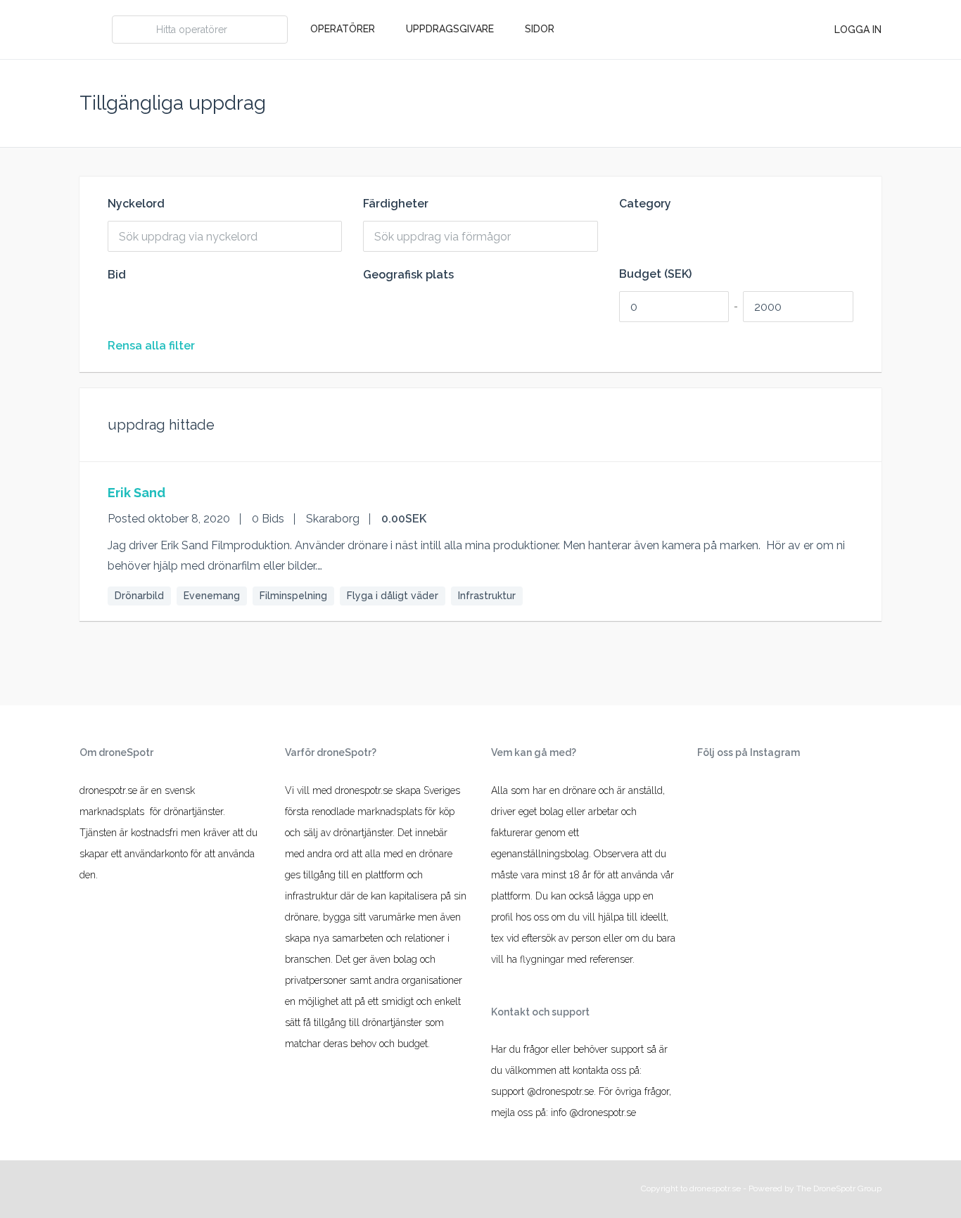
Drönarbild (139, 595)
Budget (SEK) (655, 274)
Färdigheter (395, 204)
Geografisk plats (408, 275)
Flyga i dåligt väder (392, 595)
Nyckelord (136, 204)
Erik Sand (136, 492)
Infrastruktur (487, 595)
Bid (117, 275)
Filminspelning (293, 595)
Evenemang (212, 595)
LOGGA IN (858, 29)
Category (645, 204)
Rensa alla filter (151, 346)
